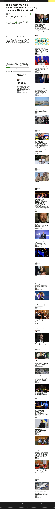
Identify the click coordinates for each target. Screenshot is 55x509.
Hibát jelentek (15, 503)
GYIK (11, 503)
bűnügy (9, 14)
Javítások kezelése (24, 503)
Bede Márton (9, 13)
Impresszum (19, 503)
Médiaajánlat (35, 503)
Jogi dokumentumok (30, 503)
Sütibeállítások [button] (42, 503)
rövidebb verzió (17, 22)
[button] (8, 68)
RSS (38, 503)
